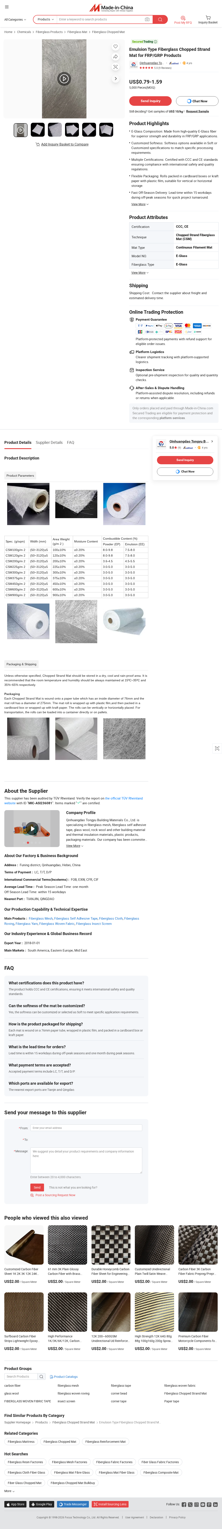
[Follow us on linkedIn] (215, 1504)
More (8, 1491)
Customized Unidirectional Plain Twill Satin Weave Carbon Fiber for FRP (152, 1273)
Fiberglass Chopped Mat (108, 32)
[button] (6, 6)
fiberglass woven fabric (180, 1385)
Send (37, 1187)
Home (8, 32)
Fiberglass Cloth (111, 918)
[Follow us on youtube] (203, 1504)
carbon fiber (12, 1385)
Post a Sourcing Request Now (52, 1195)
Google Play (41, 1504)
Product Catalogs (65, 1377)
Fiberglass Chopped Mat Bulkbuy (73, 1483)
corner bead (119, 1393)
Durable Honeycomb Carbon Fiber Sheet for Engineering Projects (110, 1273)
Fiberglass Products (49, 32)
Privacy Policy (177, 1517)
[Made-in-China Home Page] (111, 7)
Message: (21, 1151)
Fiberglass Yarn (27, 923)
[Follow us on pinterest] (209, 1504)
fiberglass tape (121, 1385)
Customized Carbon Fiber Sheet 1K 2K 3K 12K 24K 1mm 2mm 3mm (21, 1273)
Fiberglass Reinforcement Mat (105, 1441)
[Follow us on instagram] (196, 1504)
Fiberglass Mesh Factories (69, 1462)
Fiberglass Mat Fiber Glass (116, 1472)
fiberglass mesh (68, 1385)
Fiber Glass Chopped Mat (25, 1483)
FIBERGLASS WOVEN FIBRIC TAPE (27, 1401)
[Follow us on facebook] (184, 1504)
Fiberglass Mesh (41, 918)
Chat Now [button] (200, 101)
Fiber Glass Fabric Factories (160, 1462)
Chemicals (24, 32)
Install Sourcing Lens (112, 1504)
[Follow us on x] (190, 1504)
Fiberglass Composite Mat (161, 1472)
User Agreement (134, 1517)
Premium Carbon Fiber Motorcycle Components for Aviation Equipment (197, 1340)
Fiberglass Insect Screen (94, 923)
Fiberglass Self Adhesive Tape (76, 918)
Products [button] (44, 19)
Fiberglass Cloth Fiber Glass (26, 1472)
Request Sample (197, 111)
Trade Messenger (73, 1504)
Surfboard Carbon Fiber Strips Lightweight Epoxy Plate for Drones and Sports (22, 1340)
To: (26, 1140)
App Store (15, 1504)
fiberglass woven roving (74, 1393)
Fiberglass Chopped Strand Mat (185, 1393)
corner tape (118, 1401)
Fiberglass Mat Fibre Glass (72, 1472)
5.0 (175, 447)
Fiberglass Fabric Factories (114, 1462)
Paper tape (171, 1401)
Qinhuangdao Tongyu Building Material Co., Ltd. (152, 63)
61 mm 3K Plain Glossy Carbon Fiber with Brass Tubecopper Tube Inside (64, 1273)
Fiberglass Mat (77, 32)
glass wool (11, 1393)
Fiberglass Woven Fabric (57, 923)
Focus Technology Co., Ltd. (81, 1517)
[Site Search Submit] (160, 19)
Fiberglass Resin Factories (25, 1462)
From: (24, 1128)
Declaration (156, 1517)
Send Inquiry (150, 101)
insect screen (66, 1401)
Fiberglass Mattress (21, 1441)
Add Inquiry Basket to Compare (64, 144)
